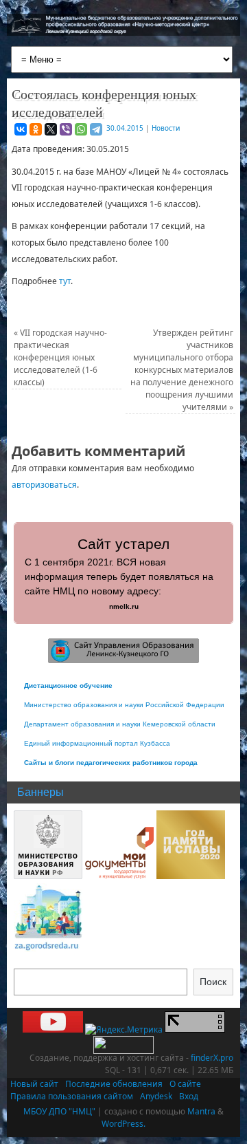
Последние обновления (114, 1084)
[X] (51, 129)
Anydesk (156, 1096)
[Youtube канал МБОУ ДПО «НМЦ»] (53, 1029)
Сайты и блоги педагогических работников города (111, 762)
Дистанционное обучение (68, 685)
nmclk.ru (124, 606)
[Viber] (66, 129)
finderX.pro (212, 1058)
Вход (188, 1096)
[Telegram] (96, 129)
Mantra (201, 1111)
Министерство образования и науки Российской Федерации (124, 705)
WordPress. (123, 1124)
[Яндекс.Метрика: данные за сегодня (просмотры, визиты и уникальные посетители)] (124, 1030)
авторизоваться (44, 484)
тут (65, 281)
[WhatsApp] (81, 129)
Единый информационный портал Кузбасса (97, 743)
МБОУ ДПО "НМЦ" (59, 1111)
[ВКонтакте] (20, 129)
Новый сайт (34, 1084)
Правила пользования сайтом (71, 1096)
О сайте (185, 1084)
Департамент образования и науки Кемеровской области (119, 724)
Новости (166, 128)
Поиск (213, 981)
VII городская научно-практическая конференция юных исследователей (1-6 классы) (60, 357)
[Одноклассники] (36, 129)
